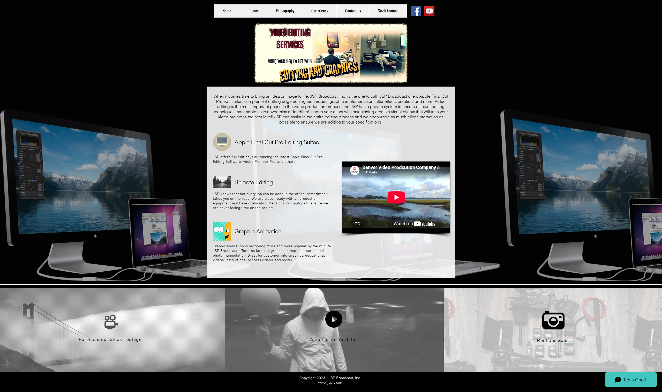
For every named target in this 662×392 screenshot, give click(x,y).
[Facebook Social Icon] (416, 11)
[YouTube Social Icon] (429, 11)
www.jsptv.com (330, 382)
